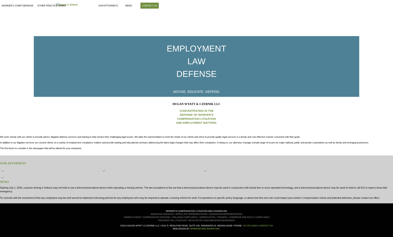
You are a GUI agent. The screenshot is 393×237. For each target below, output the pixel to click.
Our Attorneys (108, 5)
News (128, 5)
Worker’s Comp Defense (17, 5)
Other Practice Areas (51, 5)
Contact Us (149, 5)
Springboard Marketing (205, 228)
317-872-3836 (250, 225)
